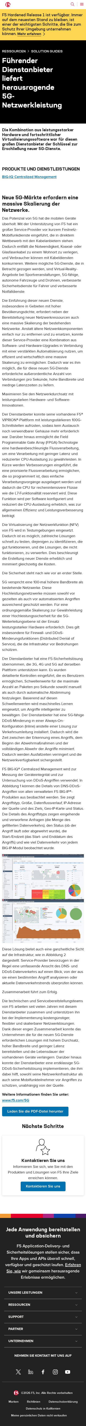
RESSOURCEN (14, 51)
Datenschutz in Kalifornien (43, 1408)
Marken (14, 1401)
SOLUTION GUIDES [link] (47, 51)
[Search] (72, 4)
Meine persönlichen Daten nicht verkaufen (39, 1415)
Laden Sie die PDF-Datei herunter (35, 1111)
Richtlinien (33, 1401)
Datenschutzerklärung (63, 1401)
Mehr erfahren (29, 34)
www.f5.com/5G (15, 1100)
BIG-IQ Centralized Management (29, 177)
